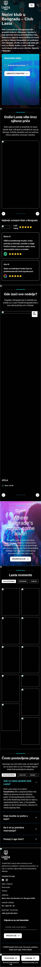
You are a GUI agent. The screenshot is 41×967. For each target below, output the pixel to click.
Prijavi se (11, 936)
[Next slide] (37, 495)
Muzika (33, 775)
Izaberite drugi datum (16, 65)
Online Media (27, 950)
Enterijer (23, 581)
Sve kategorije (9, 581)
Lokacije (22, 775)
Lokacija (28, 958)
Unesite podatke (16, 73)
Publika (34, 581)
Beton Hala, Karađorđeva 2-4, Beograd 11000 (18, 898)
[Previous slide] (3, 495)
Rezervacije (19, 394)
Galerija (4, 891)
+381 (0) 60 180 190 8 (9, 913)
